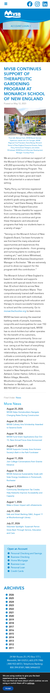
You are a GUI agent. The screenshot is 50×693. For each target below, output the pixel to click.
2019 (11, 619)
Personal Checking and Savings (26, 553)
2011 (11, 648)
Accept (8, 688)
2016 (11, 630)
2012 (11, 644)
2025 (11, 598)
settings (30, 683)
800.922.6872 (15, 664)
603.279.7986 (36, 660)
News (18, 397)
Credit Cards (17, 571)
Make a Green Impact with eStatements (24, 505)
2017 (11, 626)
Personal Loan (18, 567)
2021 (11, 612)
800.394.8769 (17, 667)
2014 (11, 637)
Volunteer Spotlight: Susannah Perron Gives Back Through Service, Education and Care (24, 529)
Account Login (20, 26)
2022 (11, 609)
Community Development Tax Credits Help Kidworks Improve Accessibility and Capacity (24, 492)
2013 (11, 641)
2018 (11, 623)
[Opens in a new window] (29, 4)
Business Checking (20, 557)
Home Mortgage (19, 560)
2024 (11, 602)
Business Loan (18, 564)
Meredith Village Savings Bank (13, 14)
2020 (11, 616)
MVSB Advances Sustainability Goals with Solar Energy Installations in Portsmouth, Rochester (25, 477)
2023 (11, 605)
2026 (11, 594)
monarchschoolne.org (15, 311)
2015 (11, 633)
